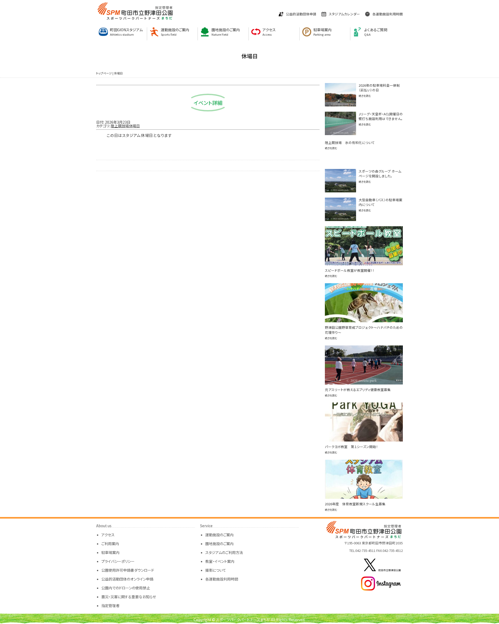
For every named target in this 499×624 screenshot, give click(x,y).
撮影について (215, 570)
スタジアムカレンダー (344, 14)
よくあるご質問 (375, 31)
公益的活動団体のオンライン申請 (127, 579)
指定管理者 (110, 605)
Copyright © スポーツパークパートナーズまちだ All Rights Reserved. (249, 619)
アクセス (269, 31)
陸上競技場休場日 (125, 125)
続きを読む (365, 96)
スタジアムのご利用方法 (224, 552)
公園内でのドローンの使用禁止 (125, 587)
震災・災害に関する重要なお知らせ (128, 596)
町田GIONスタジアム (126, 31)
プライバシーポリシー (118, 561)
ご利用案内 (110, 543)
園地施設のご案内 (226, 31)
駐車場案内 (322, 31)
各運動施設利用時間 (387, 14)
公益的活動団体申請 (301, 14)
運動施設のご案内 (175, 31)
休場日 (118, 73)
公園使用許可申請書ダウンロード (127, 570)
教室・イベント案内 (219, 561)
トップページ (104, 73)
